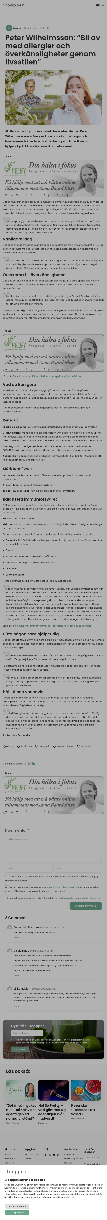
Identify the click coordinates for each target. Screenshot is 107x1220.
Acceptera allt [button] (17, 1212)
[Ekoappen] (15, 1172)
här (72, 1197)
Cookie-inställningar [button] (17, 1206)
